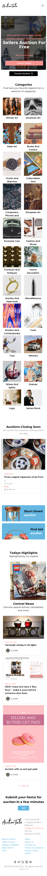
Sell (23, 808)
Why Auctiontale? (24, 55)
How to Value (24, 63)
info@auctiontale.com (34, 828)
